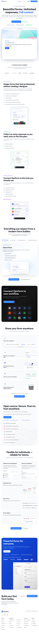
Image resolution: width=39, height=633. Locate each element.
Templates (3, 629)
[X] (2, 615)
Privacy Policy (33, 623)
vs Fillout (10, 621)
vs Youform (18, 623)
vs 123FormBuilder (19, 627)
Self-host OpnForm (14, 420)
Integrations (20, 1)
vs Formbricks (11, 627)
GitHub (25, 627)
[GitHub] (7, 615)
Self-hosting (26, 623)
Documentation (26, 625)
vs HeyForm (11, 625)
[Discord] (5, 615)
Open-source (26, 621)
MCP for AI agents (27, 619)
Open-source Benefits (25, 420)
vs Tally (10, 623)
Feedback (33, 619)
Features (3, 621)
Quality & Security (22, 240)
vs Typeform (18, 619)
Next (7, 48)
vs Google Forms (11, 619)
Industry (3, 627)
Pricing (3, 619)
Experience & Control (33, 240)
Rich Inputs (13, 240)
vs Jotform (18, 621)
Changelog (33, 621)
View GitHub (5, 420)
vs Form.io (18, 625)
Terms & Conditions (34, 625)
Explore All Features (7, 199)
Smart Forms (6, 240)
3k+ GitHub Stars (21, 24)
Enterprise (3, 625)
